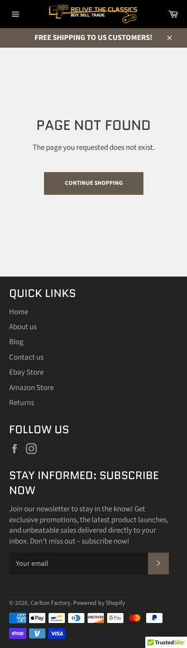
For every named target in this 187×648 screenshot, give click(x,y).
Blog (16, 341)
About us (23, 327)
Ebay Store (26, 372)
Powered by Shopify (99, 603)
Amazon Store (31, 387)
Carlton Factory (50, 603)
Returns (21, 402)
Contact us (26, 357)
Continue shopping (94, 183)
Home (18, 312)
